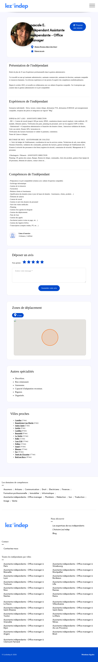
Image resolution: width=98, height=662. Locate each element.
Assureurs (8, 490)
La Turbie (18, 436)
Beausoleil (18, 433)
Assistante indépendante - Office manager (23, 497)
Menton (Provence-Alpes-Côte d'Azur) (46, 47)
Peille (17, 439)
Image (6, 501)
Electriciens (54, 490)
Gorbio (17, 428)
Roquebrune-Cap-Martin (24, 423)
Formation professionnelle (15, 493)
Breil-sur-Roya (20, 457)
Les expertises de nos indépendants (68, 526)
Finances (66, 490)
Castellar (18, 420)
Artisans (18, 490)
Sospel (17, 447)
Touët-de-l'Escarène (22, 454)
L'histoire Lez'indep (61, 530)
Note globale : (17, 263)
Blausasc (18, 449)
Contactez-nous (11, 549)
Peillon (17, 444)
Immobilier (34, 493)
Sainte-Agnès (19, 426)
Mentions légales (88, 655)
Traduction (79, 497)
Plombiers (49, 497)
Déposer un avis (39, 51)
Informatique (48, 493)
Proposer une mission (78, 26)
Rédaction (61, 497)
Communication (32, 490)
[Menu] (92, 8)
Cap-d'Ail (18, 441)
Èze (16, 452)
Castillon (18, 431)
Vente (14, 501)
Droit (44, 490)
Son (70, 497)
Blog (55, 533)
